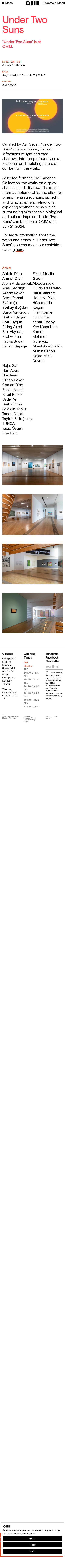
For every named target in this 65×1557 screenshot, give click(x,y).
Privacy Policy (30, 718)
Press (26, 722)
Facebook (52, 658)
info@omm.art (9, 692)
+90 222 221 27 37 (10, 697)
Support (27, 716)
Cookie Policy (29, 720)
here (19, 249)
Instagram (52, 654)
